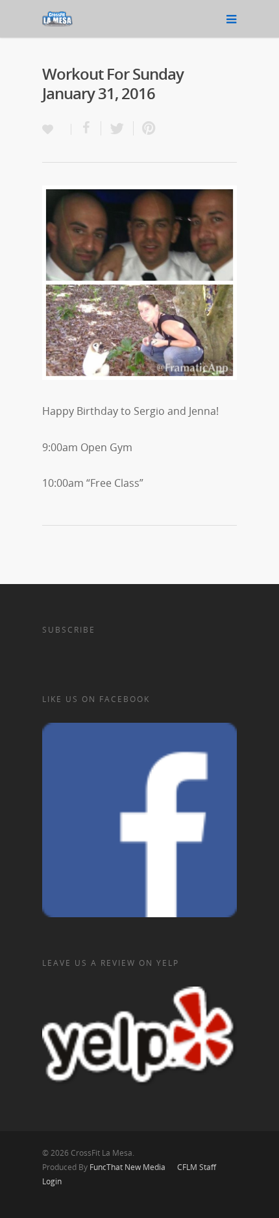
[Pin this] (146, 128)
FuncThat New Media (127, 1167)
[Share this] (86, 128)
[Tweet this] (117, 128)
